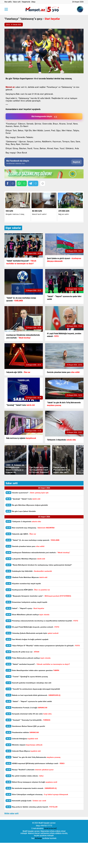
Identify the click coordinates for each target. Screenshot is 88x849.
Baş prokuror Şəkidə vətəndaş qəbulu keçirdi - (31, 807)
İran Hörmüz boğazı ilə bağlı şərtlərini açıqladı (27, 639)
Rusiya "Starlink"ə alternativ (30, 770)
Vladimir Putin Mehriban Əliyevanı (26, 577)
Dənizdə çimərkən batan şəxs (25, 546)
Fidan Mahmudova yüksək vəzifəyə (28, 658)
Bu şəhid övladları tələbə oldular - (25, 776)
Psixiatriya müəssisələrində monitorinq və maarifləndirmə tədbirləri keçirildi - (42, 621)
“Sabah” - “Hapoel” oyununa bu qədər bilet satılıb (29, 701)
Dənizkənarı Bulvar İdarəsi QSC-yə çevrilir (25, 726)
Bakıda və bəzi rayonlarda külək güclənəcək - (33, 695)
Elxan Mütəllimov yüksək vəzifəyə (27, 614)
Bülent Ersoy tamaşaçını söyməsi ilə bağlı (31, 782)
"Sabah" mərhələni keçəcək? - (38, 664)
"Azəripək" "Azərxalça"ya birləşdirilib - (28, 720)
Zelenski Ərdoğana (22, 739)
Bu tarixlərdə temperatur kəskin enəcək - (31, 788)
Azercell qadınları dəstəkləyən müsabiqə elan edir (29, 683)
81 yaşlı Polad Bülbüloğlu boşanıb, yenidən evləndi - (32, 627)
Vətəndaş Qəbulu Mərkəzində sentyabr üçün (32, 633)
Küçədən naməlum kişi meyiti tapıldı (23, 583)
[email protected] (50, 828)
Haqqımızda (26, 2)
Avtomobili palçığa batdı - (26, 801)
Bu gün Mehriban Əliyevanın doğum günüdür (27, 505)
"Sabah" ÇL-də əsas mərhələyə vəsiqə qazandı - (32, 540)
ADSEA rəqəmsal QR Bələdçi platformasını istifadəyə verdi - (35, 763)
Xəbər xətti (17, 2)
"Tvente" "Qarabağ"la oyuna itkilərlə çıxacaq (27, 676)
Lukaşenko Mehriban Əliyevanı (26, 559)
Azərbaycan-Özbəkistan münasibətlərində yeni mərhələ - (38, 552)
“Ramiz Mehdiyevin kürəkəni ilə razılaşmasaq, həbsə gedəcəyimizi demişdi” (39, 565)
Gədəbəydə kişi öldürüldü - (29, 571)
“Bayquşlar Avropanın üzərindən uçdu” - (38, 596)
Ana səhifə (8, 2)
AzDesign (38, 838)
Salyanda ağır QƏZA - (21, 534)
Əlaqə (33, 2)
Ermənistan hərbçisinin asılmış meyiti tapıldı (26, 602)
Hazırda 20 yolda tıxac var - (22, 652)
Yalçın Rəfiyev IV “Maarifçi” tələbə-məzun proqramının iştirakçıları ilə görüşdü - (43, 645)
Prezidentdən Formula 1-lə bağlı (26, 708)
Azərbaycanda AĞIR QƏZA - (28, 590)
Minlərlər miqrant (24, 745)
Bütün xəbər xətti (11, 813)
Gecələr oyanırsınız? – (27, 493)
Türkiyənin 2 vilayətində (23, 521)
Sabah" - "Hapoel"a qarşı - (25, 608)
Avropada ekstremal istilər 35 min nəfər (29, 714)
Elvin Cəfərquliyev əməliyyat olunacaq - (37, 794)
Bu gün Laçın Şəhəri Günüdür (21, 511)
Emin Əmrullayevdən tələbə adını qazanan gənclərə (32, 670)
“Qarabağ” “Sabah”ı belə (23, 499)
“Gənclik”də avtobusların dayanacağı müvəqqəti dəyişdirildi (33, 689)
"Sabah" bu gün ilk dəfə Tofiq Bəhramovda (33, 757)
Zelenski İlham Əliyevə (23, 751)
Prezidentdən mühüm (22, 732)
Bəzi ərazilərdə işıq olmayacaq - (30, 528)
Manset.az (10, 87)
